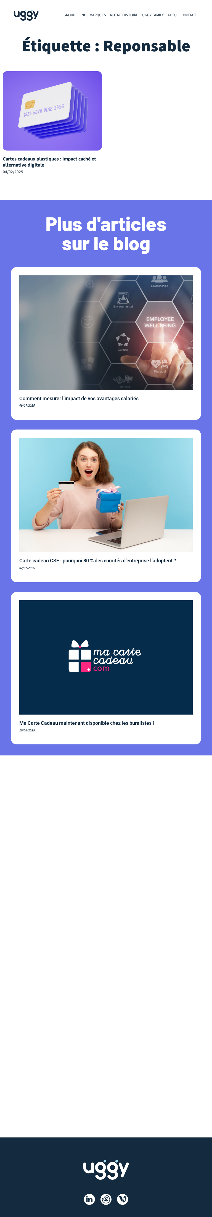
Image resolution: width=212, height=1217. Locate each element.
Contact (188, 15)
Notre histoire (124, 15)
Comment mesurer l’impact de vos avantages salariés (79, 398)
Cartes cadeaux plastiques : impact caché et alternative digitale (49, 162)
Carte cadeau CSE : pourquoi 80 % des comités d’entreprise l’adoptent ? (97, 560)
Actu (172, 15)
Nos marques (93, 15)
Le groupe (68, 15)
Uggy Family (153, 15)
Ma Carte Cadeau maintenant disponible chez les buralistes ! (86, 723)
